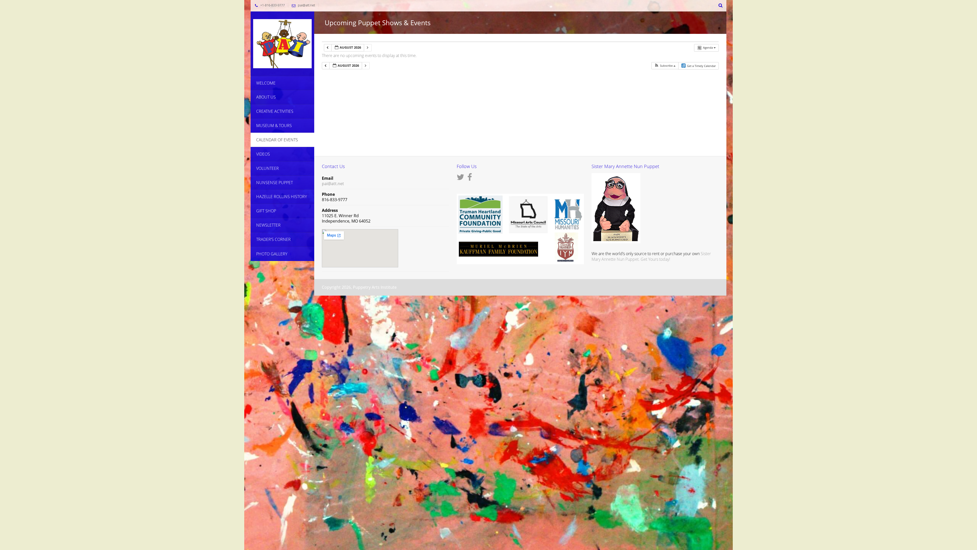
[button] (665, 65)
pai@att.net (306, 5)
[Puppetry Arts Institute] (282, 43)
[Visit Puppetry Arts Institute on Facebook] (469, 178)
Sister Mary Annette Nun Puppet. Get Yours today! (651, 256)
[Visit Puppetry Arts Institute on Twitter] (460, 178)
